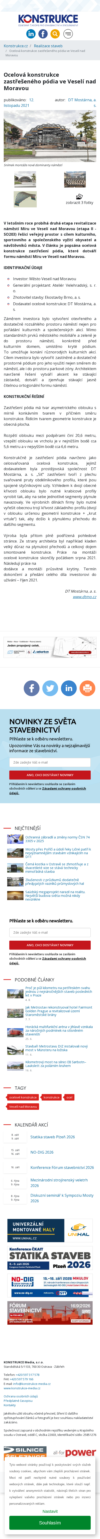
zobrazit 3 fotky (79, 202)
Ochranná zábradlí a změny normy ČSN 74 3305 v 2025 (57, 839)
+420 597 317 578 (27, 1375)
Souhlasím (50, 1522)
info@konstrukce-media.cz (32, 1384)
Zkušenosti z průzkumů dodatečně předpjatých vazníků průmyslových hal (54, 882)
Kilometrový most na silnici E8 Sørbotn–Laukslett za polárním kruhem (55, 1064)
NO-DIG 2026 (41, 1152)
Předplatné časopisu (18, 1401)
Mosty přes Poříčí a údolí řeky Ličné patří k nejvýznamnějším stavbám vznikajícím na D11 (58, 853)
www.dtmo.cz (84, 596)
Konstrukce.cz (16, 45)
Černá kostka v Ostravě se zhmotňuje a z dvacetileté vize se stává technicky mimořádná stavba (56, 868)
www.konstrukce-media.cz (22, 1388)
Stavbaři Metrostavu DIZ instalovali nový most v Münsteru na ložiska (56, 1048)
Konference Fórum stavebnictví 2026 (62, 1167)
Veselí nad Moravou (23, 1106)
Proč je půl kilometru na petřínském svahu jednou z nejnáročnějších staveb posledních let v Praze (58, 991)
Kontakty (10, 1405)
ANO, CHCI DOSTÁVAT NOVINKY (50, 775)
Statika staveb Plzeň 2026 (52, 1136)
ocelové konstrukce (23, 1097)
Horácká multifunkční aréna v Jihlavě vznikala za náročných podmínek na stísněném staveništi (59, 1030)
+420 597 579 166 (21, 1379)
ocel (69, 1097)
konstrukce (52, 1097)
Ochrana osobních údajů (21, 1396)
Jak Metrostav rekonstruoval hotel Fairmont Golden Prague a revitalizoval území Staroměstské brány (58, 1011)
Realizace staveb (48, 45)
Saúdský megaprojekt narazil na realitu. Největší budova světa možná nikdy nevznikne (55, 895)
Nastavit (50, 1511)
